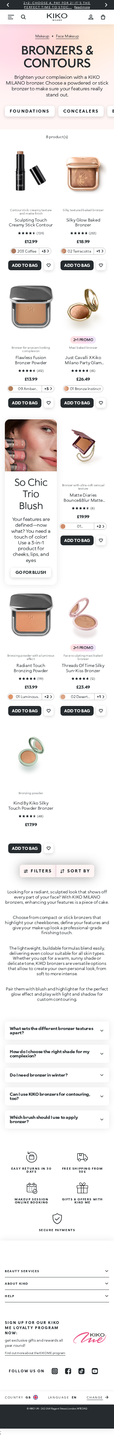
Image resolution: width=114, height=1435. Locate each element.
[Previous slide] (8, 5)
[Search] (23, 17)
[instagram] (55, 1371)
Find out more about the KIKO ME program (35, 1353)
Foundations (30, 110)
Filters (41, 870)
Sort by (79, 870)
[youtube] (95, 1371)
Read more (57, 7)
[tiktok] (81, 1371)
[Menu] (11, 17)
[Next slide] (106, 5)
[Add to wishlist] (49, 265)
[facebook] (68, 1371)
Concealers (81, 110)
